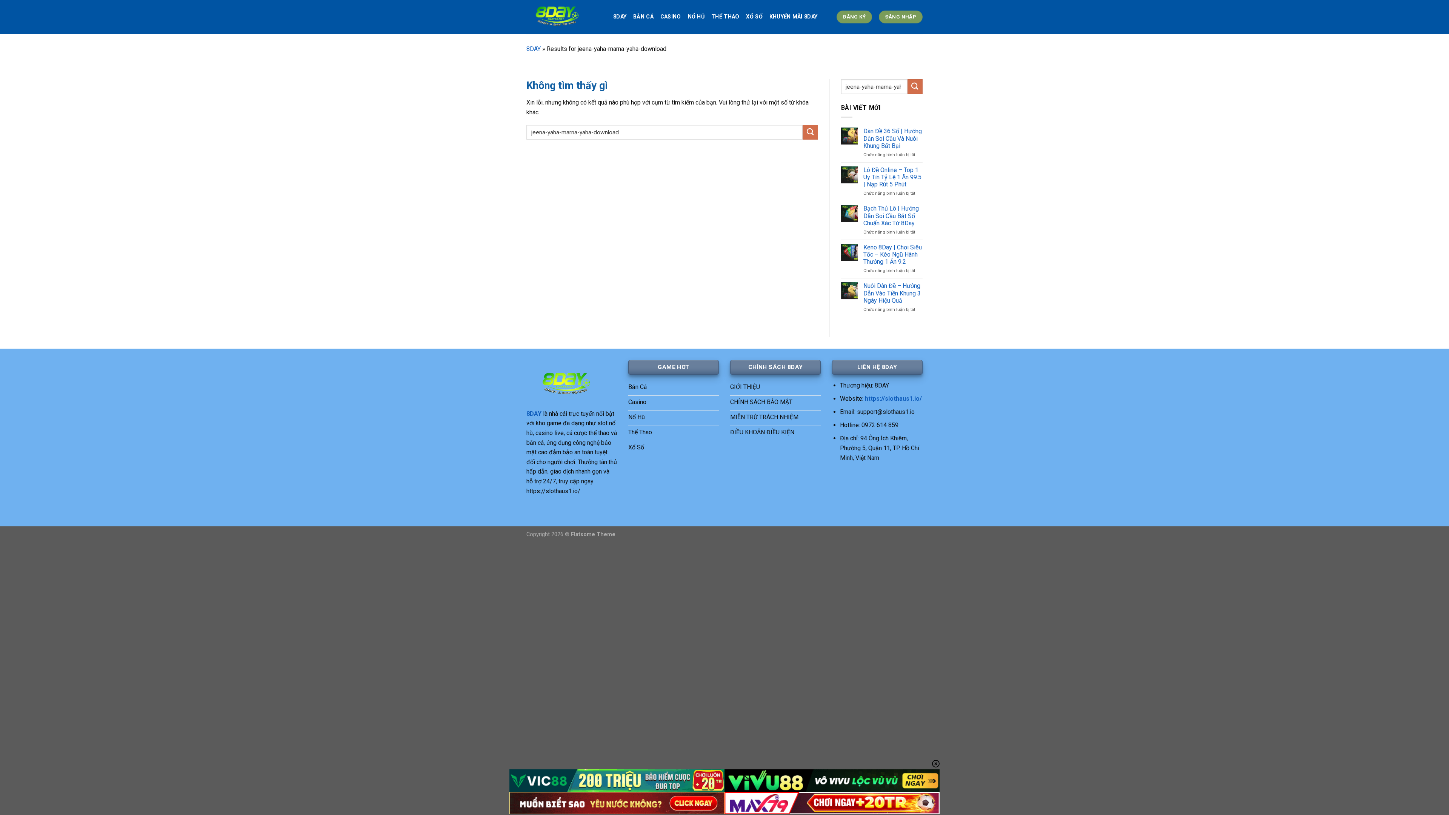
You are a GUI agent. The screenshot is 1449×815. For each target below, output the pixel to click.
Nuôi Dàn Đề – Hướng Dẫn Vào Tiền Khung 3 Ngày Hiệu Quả (892, 293)
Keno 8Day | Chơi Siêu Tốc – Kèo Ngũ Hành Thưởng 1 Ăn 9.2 (892, 254)
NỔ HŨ (696, 17)
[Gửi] (810, 132)
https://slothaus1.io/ (893, 398)
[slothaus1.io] (564, 17)
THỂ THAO (725, 17)
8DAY (619, 17)
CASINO (670, 17)
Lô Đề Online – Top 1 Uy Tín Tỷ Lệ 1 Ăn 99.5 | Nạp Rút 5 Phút (892, 177)
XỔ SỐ (754, 17)
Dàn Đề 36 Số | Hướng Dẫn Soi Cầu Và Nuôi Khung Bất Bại (892, 138)
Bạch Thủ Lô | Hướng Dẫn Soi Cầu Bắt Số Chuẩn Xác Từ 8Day (891, 215)
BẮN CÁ (643, 17)
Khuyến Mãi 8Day (793, 17)
